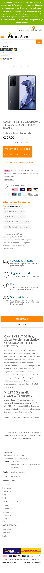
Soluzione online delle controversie (15, 522)
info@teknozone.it (18, 472)
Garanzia (5, 509)
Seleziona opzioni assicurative (20, 162)
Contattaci (6, 491)
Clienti (19, 297)
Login (4, 536)
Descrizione (22, 319)
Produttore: (10, 133)
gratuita (21, 260)
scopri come (9, 180)
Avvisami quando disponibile (18, 155)
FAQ (4, 498)
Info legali (6, 505)
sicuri (20, 273)
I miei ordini (6, 529)
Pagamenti (6, 515)
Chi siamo (6, 485)
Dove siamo (6, 488)
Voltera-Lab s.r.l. (25, 559)
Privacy (5, 518)
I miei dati (6, 533)
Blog (4, 495)
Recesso (5, 512)
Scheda (22, 325)
